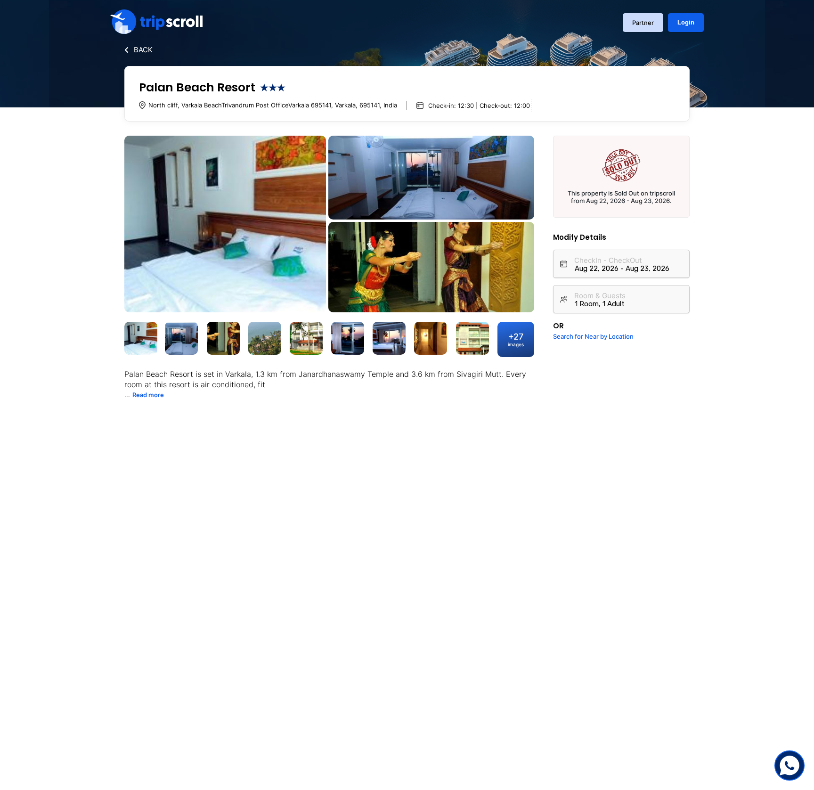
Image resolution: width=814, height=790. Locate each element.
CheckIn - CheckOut (608, 260)
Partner (643, 22)
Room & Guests (600, 295)
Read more (148, 395)
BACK (143, 49)
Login (685, 22)
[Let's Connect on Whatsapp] (789, 765)
